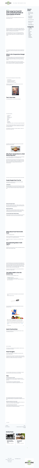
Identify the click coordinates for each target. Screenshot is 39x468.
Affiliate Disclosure (9, 460)
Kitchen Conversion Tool (9, 459)
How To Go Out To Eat (31, 19)
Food (29, 30)
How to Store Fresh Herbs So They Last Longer (30, 13)
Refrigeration (30, 34)
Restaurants (30, 36)
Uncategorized (30, 37)
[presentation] (10, 436)
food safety (8, 422)
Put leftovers (8, 277)
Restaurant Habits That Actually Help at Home (21, 427)
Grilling (29, 32)
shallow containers (10, 278)
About (13, 459)
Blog (8, 458)
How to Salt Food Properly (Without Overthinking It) (30, 17)
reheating (30, 35)
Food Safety (30, 31)
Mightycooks (9, 443)
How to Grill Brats (7, 426)
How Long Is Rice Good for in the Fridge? (19, 441)
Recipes (29, 33)
